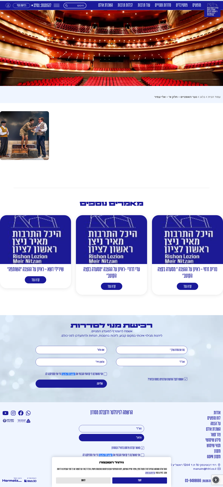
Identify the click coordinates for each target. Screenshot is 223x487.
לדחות (83, 480)
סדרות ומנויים (163, 5)
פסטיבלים (182, 5)
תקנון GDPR (214, 457)
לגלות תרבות (125, 5)
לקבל (139, 480)
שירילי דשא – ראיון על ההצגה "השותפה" (35, 269)
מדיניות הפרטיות (68, 374)
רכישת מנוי (21, 5)
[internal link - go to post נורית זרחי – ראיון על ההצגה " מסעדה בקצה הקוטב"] (187, 239)
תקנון (217, 451)
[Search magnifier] (66, 5)
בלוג (202, 97)
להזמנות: (41, 6)
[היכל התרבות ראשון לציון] (212, 9)
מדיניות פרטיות (150, 473)
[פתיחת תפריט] (56, 5)
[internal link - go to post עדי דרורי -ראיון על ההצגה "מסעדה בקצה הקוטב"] (111, 239)
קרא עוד (187, 286)
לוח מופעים (214, 418)
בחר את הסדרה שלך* (177, 350)
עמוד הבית (214, 97)
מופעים (196, 5)
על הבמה (215, 424)
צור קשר (216, 435)
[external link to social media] (29, 413)
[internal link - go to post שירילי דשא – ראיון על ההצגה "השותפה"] (35, 239)
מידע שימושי (213, 440)
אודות (217, 413)
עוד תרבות (144, 5)
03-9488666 (193, 481)
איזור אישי (8, 5)
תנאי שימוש (214, 446)
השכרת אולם (105, 5)
